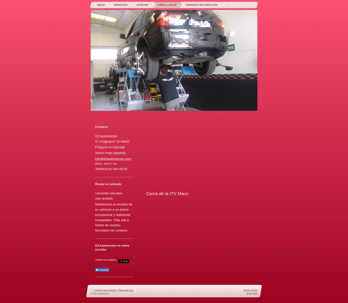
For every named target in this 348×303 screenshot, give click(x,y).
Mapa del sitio (126, 290)
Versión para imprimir (105, 290)
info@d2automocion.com (113, 159)
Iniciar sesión (250, 290)
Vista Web (251, 293)
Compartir (103, 270)
